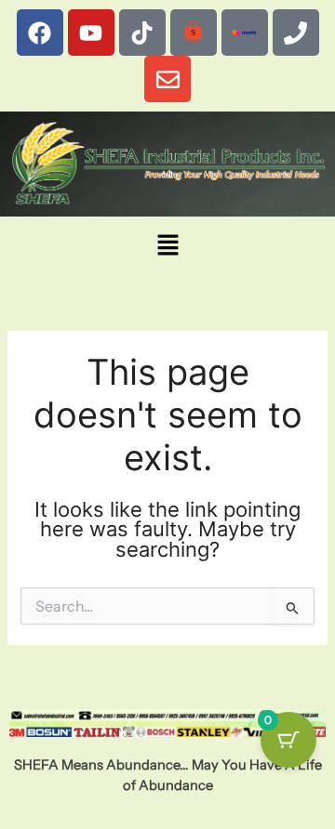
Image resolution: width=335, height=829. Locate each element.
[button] (167, 246)
